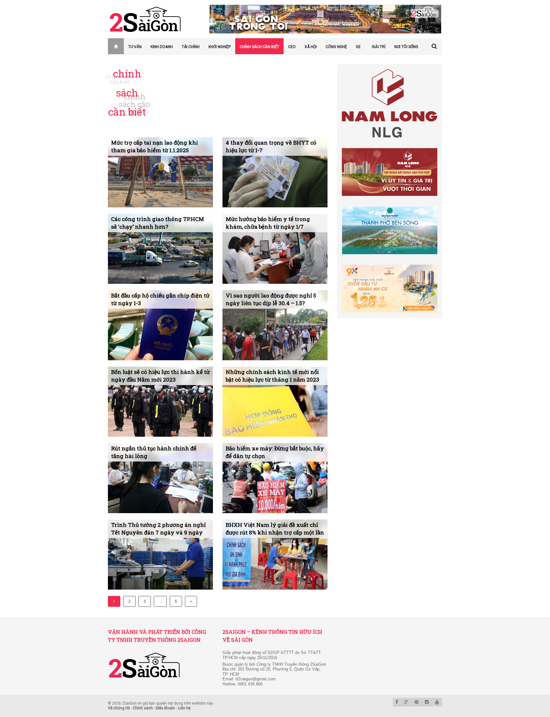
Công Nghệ (336, 47)
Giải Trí (378, 47)
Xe (358, 47)
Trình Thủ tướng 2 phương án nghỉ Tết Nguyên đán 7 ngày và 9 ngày (158, 528)
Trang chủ (112, 46)
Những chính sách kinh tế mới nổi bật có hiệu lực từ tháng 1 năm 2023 (272, 375)
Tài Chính (191, 47)
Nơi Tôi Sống (406, 47)
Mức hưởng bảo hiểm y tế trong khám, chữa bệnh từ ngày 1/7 (268, 222)
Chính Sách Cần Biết (259, 47)
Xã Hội (311, 47)
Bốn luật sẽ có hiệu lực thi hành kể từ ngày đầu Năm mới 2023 (160, 375)
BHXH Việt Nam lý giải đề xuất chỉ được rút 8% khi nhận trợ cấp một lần (275, 528)
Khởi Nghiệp (219, 47)
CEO (292, 47)
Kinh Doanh (162, 47)
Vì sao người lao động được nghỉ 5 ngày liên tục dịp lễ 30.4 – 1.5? (271, 299)
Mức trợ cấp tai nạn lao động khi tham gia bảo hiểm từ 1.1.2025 (154, 146)
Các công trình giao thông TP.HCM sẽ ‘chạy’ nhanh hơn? (157, 222)
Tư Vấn (135, 47)
